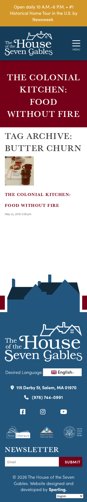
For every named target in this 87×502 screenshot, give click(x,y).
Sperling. (58, 489)
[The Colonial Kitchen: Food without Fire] (19, 182)
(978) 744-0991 (47, 397)
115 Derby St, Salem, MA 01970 (46, 387)
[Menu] (76, 43)
